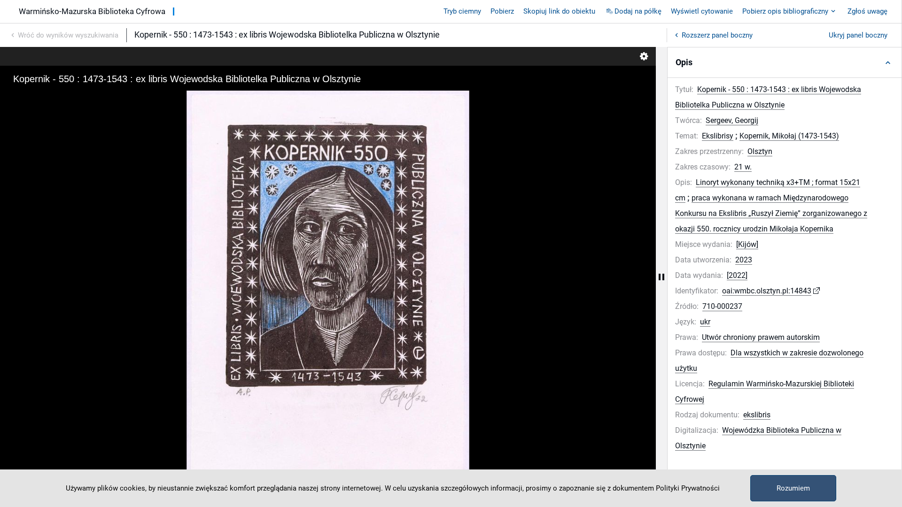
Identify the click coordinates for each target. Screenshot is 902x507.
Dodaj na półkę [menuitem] (637, 11)
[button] (785, 62)
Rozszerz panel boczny (717, 35)
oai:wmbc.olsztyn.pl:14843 (766, 290)
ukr (705, 321)
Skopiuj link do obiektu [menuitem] (559, 11)
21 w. (743, 166)
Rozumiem (793, 488)
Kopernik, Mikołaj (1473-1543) (789, 135)
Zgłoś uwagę (867, 11)
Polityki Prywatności (688, 488)
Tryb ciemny (462, 11)
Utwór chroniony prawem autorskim (761, 337)
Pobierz (502, 11)
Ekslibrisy (717, 135)
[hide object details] (661, 277)
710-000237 (722, 306)
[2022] (737, 275)
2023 (743, 259)
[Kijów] (747, 244)
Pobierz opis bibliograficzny (785, 11)
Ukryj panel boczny (858, 35)
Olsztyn (759, 151)
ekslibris (756, 414)
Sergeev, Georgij (732, 120)
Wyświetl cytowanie (702, 11)
